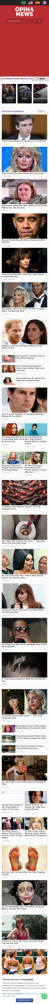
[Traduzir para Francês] (44, 3)
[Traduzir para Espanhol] (37, 3)
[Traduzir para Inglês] (30, 3)
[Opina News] (24, 11)
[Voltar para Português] (23, 3)
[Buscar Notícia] (39, 21)
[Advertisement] (24, 51)
